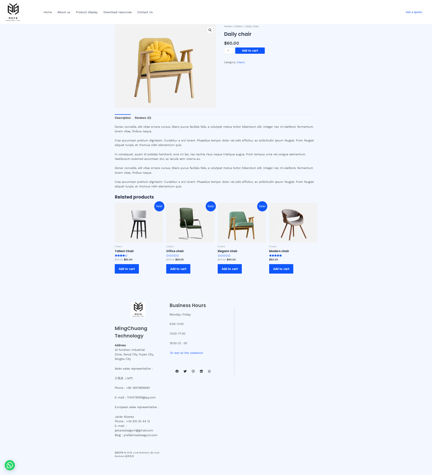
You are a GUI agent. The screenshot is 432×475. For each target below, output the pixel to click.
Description (123, 117)
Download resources (117, 12)
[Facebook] (177, 371)
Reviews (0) (143, 117)
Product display (87, 12)
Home (48, 12)
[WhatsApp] (209, 371)
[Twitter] (185, 371)
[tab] (123, 118)
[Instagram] (193, 371)
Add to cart (250, 50)
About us (64, 12)
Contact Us (145, 12)
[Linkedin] (201, 371)
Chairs (238, 26)
